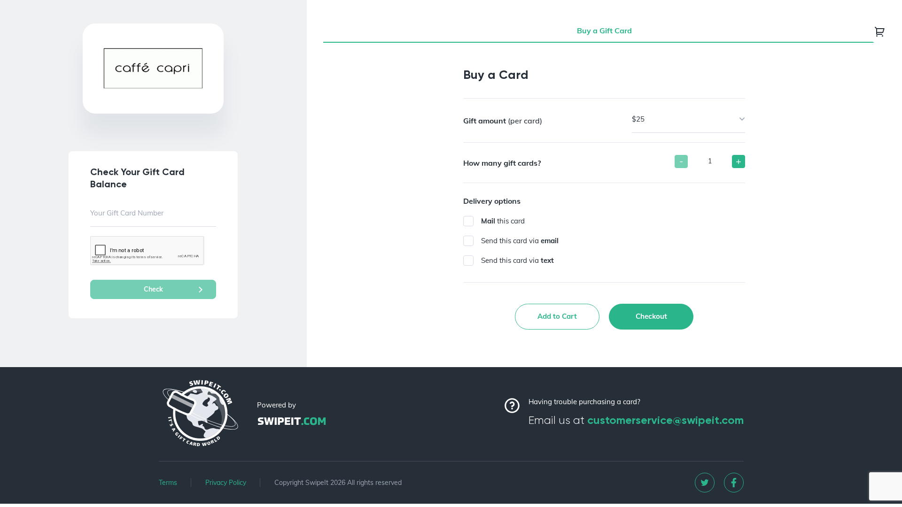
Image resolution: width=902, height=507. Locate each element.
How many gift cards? (502, 163)
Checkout (651, 316)
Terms (168, 482)
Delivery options (492, 201)
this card (503, 220)
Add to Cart (557, 316)
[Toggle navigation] (880, 31)
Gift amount (502, 120)
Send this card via (520, 240)
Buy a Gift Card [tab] (604, 30)
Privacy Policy (225, 482)
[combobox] (688, 119)
